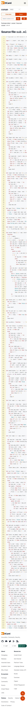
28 (3, 87)
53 (3, 133)
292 (3, 579)
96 (3, 214)
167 (3, 346)
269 (3, 536)
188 (3, 385)
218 (3, 441)
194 (3, 396)
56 (3, 139)
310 (3, 613)
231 (3, 465)
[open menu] (25, 3)
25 (3, 81)
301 (3, 596)
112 (3, 243)
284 (3, 564)
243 (3, 488)
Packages (4, 678)
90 (3, 202)
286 (3, 568)
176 (3, 363)
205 (3, 417)
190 (3, 389)
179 (3, 368)
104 (3, 229)
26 (3, 83)
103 (3, 227)
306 (3, 605)
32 (3, 94)
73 (3, 171)
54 (3, 135)
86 (3, 195)
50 (3, 128)
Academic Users (6, 666)
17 (3, 66)
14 (3, 61)
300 (3, 594)
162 (3, 337)
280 (3, 557)
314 (3, 620)
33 (3, 96)
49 (3, 126)
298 (3, 590)
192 (3, 393)
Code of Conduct (6, 705)
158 (3, 329)
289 (3, 573)
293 (3, 581)
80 (3, 184)
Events (3, 685)
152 (3, 318)
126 (3, 270)
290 (3, 575)
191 (3, 391)
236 (3, 475)
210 (3, 426)
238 (3, 478)
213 (3, 432)
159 (3, 331)
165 (3, 342)
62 (3, 150)
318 (3, 628)
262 (3, 523)
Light (6, 645)
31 (3, 92)
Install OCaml (18, 655)
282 (3, 560)
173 (3, 357)
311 (3, 614)
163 (3, 339)
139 (3, 294)
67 (3, 160)
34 (3, 98)
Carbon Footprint (20, 698)
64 (3, 154)
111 (3, 242)
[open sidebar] (23, 698)
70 (3, 165)
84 (3, 191)
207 (3, 421)
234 (3, 471)
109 (3, 238)
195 (3, 398)
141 (3, 298)
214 (3, 434)
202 (3, 411)
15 (3, 63)
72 (3, 169)
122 (3, 262)
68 (3, 161)
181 (3, 372)
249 (3, 499)
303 (3, 600)
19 (3, 70)
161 (3, 335)
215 (3, 435)
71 (3, 167)
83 (3, 189)
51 (3, 130)
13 (3, 59)
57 (3, 141)
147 (3, 309)
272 (3, 542)
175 (3, 361)
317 (3, 626)
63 (3, 152)
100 (3, 221)
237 (3, 477)
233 (3, 469)
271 (3, 540)
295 (3, 585)
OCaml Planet (5, 689)
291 (3, 577)
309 (3, 611)
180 (3, 370)
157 (3, 327)
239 (3, 480)
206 (3, 419)
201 (3, 409)
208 (3, 422)
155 (3, 324)
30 (3, 91)
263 (3, 525)
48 (3, 124)
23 (3, 78)
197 (3, 402)
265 (3, 529)
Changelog (4, 655)
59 (3, 145)
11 (3, 55)
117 (3, 253)
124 (3, 266)
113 (3, 245)
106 (3, 232)
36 (3, 102)
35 (3, 100)
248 (3, 497)
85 (3, 193)
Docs (21, 14)
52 (3, 132)
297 (3, 588)
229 (3, 462)
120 (3, 258)
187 (3, 383)
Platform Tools (18, 662)
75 (3, 174)
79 (3, 182)
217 (3, 439)
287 (3, 570)
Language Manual (19, 666)
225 (3, 454)
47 (3, 122)
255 (3, 510)
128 (3, 273)
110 (3, 240)
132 (3, 281)
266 (3, 531)
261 (3, 521)
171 (3, 353)
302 (3, 598)
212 (3, 430)
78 (3, 180)
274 (3, 545)
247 (3, 495)
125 (3, 268)
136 (3, 288)
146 (3, 307)
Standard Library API (20, 670)
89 (3, 201)
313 (3, 618)
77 (3, 178)
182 (3, 374)
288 (3, 572)
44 (3, 117)
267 (3, 532)
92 (3, 206)
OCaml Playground (19, 685)
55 (3, 137)
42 (3, 113)
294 (3, 583)
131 (3, 279)
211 (3, 428)
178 (3, 367)
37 (3, 104)
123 (3, 264)
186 (3, 381)
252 (3, 504)
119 (3, 257)
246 (3, 493)
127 (3, 271)
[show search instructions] (24, 18)
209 (3, 424)
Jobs (2, 692)
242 (3, 486)
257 (3, 514)
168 (3, 348)
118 (3, 255)
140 (3, 296)
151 (3, 316)
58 (3, 143)
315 (3, 622)
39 (3, 107)
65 (3, 156)
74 (3, 173)
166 (3, 344)
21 (3, 74)
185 (3, 380)
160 (3, 333)
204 (3, 415)
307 (3, 607)
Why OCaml (4, 670)
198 (3, 404)
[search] (23, 693)
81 (3, 186)
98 (3, 217)
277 (3, 551)
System (23, 645)
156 (3, 326)
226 (3, 456)
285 (3, 566)
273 (3, 544)
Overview (8, 14)
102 (3, 225)
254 (3, 508)
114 (3, 247)
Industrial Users (5, 662)
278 (3, 553)
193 (3, 394)
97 (3, 216)
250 (3, 501)
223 (3, 450)
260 (3, 519)
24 (3, 79)
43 (3, 115)
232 (3, 467)
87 (3, 197)
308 (3, 609)
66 (3, 158)
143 (3, 301)
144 (3, 303)
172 (3, 355)
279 (3, 555)
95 (3, 212)
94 (3, 210)
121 (3, 260)
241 (3, 484)
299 (3, 592)
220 (3, 445)
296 (3, 587)
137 (3, 290)
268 (3, 534)
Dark (15, 645)
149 (3, 312)
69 (3, 163)
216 (3, 437)
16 (3, 64)
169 (3, 350)
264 (3, 527)
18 (3, 68)
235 (3, 473)
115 (3, 249)
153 (3, 320)
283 (3, 562)
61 (3, 148)
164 (3, 340)
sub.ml (8, 25)
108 (3, 236)
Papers (16, 681)
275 (3, 547)
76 (3, 176)
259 (3, 518)
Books (16, 674)
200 (3, 408)
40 (3, 109)
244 (3, 490)
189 (3, 387)
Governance (4, 702)
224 (3, 452)
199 (3, 406)
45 (3, 119)
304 (3, 601)
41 (3, 111)
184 (3, 378)
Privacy (12, 702)
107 (3, 234)
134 (3, 284)
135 (3, 286)
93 (3, 208)
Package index (5, 23)
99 (3, 219)
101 (3, 223)
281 (3, 559)
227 (3, 458)
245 (3, 491)
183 (3, 376)
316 (3, 624)
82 (3, 188)
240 (3, 482)
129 (3, 275)
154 (3, 322)
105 (3, 230)
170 (3, 352)
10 (3, 53)
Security (10, 698)
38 (3, 106)
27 (3, 85)
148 (3, 311)
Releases (3, 659)
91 (3, 204)
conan (4, 9)
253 (3, 506)
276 (3, 549)
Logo (15, 688)
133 (3, 283)
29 (3, 89)
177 (3, 365)
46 (3, 120)
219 (3, 443)
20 (3, 72)
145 (3, 305)
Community (4, 681)
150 (3, 314)
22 (3, 76)
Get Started (17, 659)
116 (3, 251)
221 (3, 447)
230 (3, 463)
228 (3, 460)
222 (3, 449)
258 (3, 516)
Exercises (16, 677)
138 (3, 292)
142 (3, 299)
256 (3, 512)
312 (3, 616)
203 (3, 413)
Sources (19, 23)
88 (3, 199)
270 (3, 538)
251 (3, 503)
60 (3, 147)
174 (3, 359)
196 (3, 400)
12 (3, 57)
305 (3, 603)
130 (3, 277)
